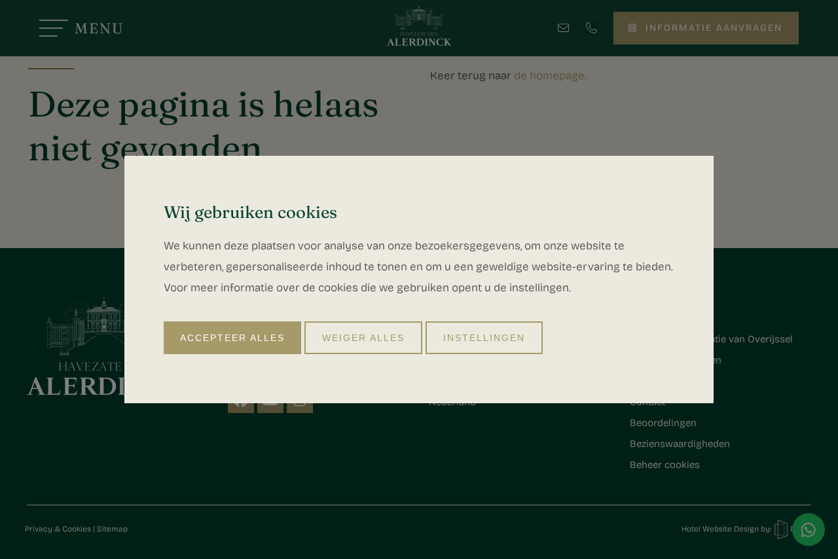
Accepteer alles (232, 338)
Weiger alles (363, 338)
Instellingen (484, 338)
